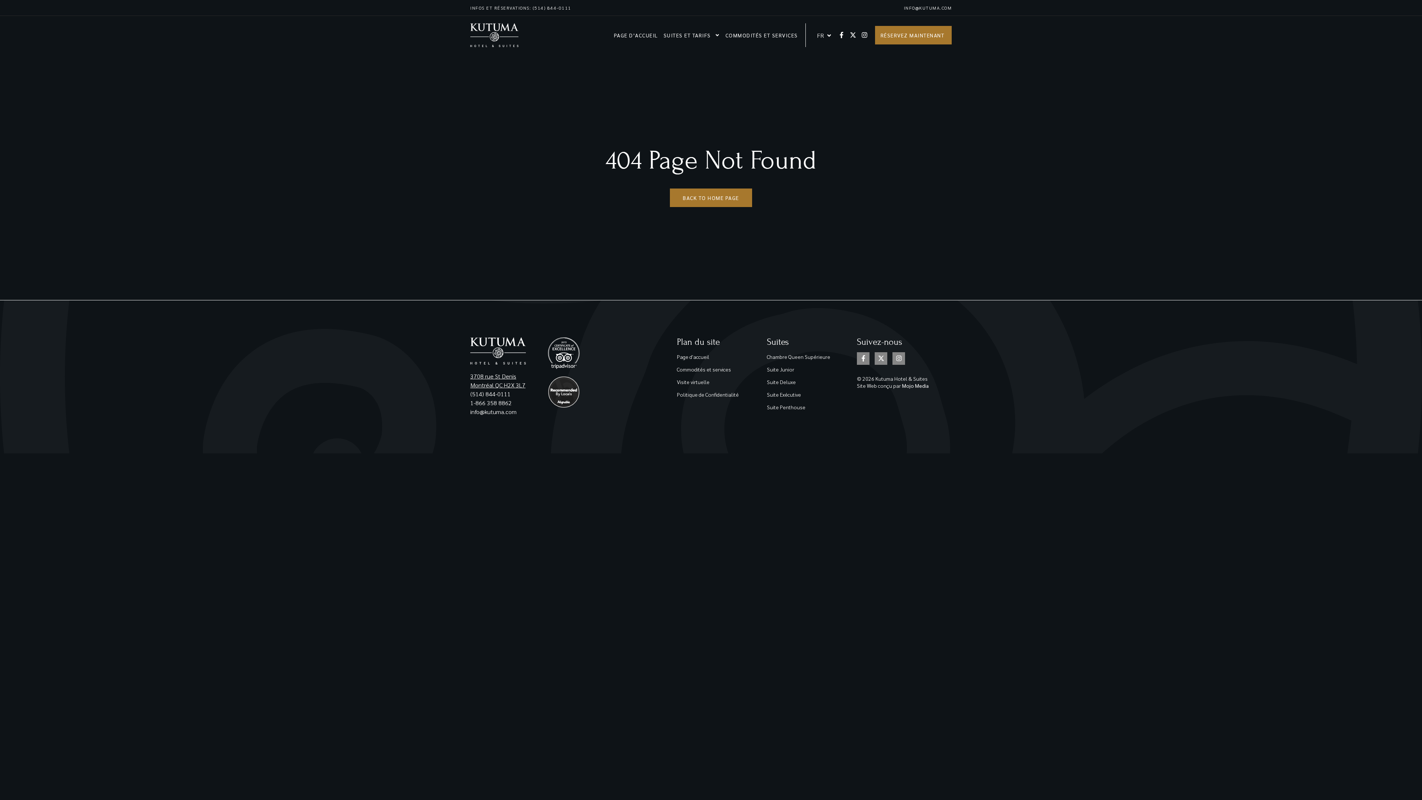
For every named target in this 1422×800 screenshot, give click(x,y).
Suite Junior (780, 369)
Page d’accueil (636, 35)
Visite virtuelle (693, 382)
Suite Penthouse (786, 407)
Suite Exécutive (784, 394)
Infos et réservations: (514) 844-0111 (520, 8)
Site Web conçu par (893, 385)
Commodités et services (761, 35)
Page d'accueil (693, 356)
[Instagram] (864, 35)
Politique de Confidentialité (708, 394)
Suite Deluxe (781, 382)
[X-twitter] (853, 35)
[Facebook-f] (841, 35)
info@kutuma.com (928, 8)
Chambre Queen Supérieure (798, 356)
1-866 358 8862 (491, 403)
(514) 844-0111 (490, 394)
